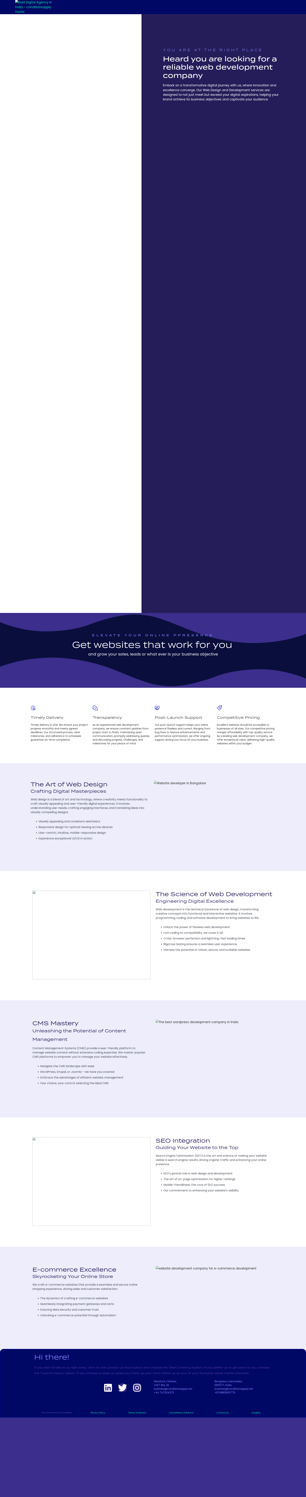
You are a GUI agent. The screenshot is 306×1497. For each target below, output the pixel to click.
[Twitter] (122, 1387)
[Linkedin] (108, 1387)
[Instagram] (137, 1387)
